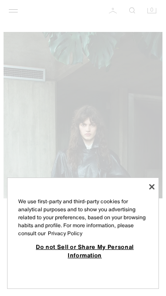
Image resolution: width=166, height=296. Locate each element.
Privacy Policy (65, 233)
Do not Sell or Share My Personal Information (85, 250)
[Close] (152, 187)
